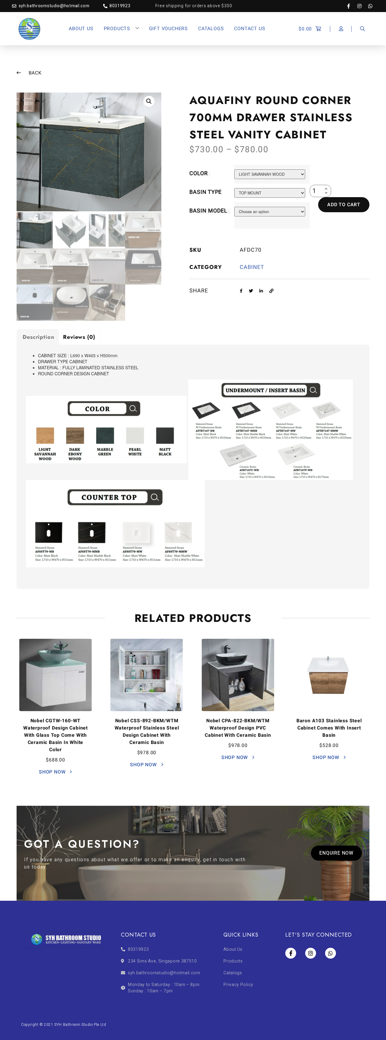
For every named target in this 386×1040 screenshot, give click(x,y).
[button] (336, 853)
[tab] (38, 337)
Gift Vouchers (168, 28)
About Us (81, 28)
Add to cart (343, 204)
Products (117, 28)
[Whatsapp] (370, 6)
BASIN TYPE (205, 192)
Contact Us (249, 28)
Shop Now (53, 772)
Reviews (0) (79, 337)
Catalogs (211, 28)
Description (38, 337)
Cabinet (252, 267)
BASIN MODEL (208, 211)
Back (34, 73)
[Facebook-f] (351, 6)
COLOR (198, 173)
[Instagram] (362, 6)
